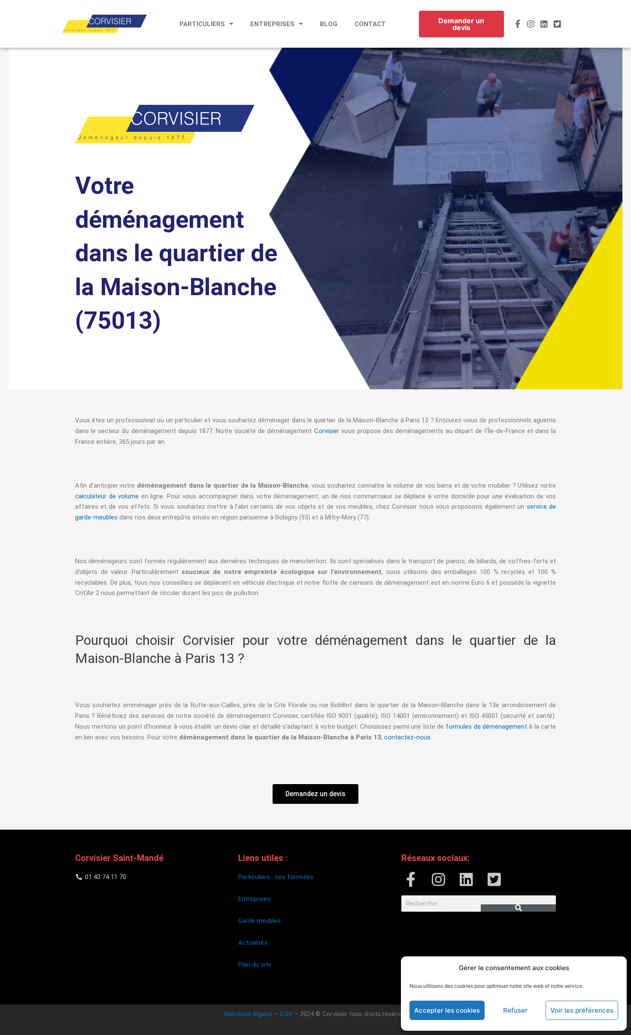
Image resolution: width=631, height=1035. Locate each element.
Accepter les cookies (447, 1010)
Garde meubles (259, 921)
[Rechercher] (518, 908)
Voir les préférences (581, 1010)
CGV (286, 1014)
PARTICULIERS (202, 24)
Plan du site (255, 964)
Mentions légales (248, 1014)
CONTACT (370, 24)
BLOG (328, 24)
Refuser (515, 1010)
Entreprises (254, 899)
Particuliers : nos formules (275, 877)
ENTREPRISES (272, 24)
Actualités (252, 942)
